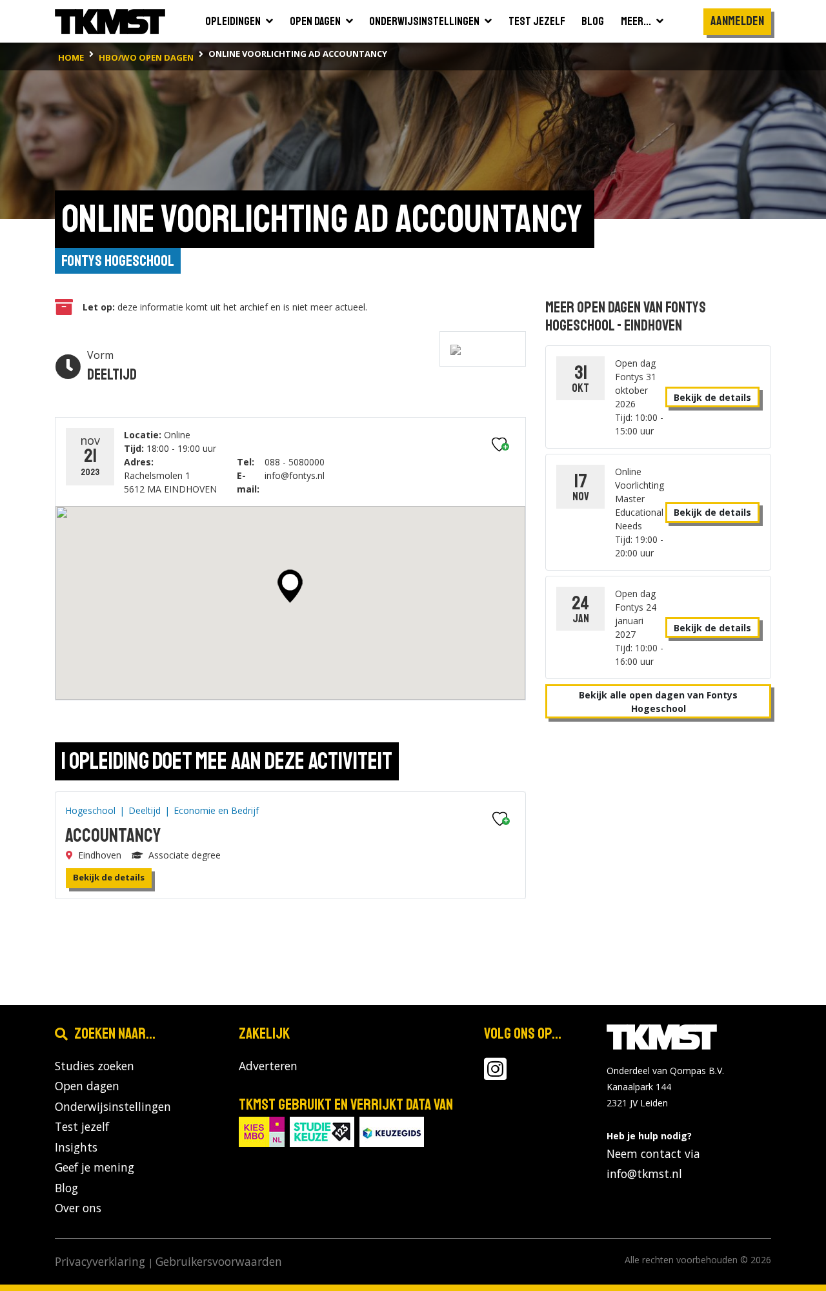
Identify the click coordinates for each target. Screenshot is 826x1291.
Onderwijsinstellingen (113, 1106)
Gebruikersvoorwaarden (219, 1261)
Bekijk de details (109, 877)
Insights (76, 1147)
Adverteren (268, 1065)
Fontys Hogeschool (117, 260)
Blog (66, 1187)
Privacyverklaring (100, 1261)
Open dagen (87, 1085)
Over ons (78, 1207)
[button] (290, 586)
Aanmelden (737, 21)
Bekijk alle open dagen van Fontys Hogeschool (658, 702)
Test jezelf (82, 1126)
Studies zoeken (94, 1065)
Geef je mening (94, 1167)
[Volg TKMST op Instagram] (495, 1074)
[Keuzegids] (391, 1130)
